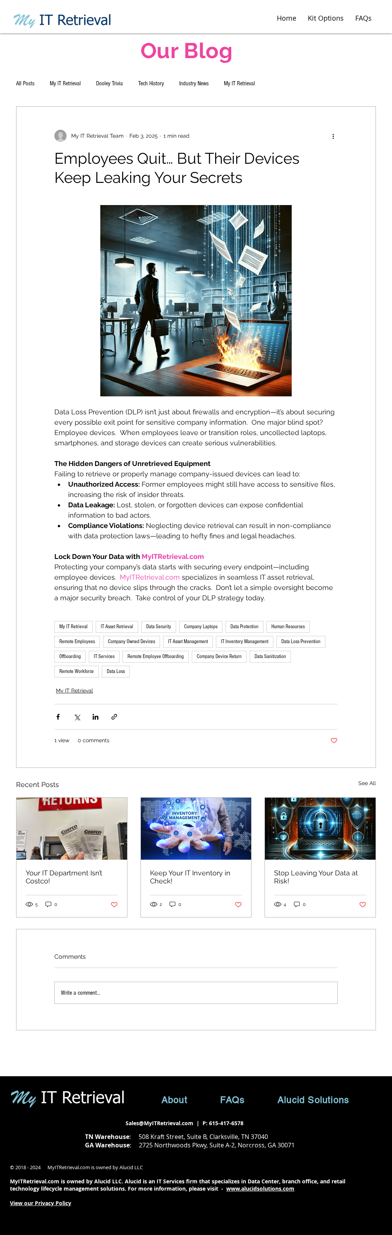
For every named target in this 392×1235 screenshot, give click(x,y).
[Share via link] (114, 716)
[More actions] (333, 135)
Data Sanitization (270, 656)
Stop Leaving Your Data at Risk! (316, 877)
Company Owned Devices (131, 642)
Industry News (194, 83)
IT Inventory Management (244, 642)
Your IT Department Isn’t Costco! (64, 877)
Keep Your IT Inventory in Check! (190, 877)
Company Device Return (219, 656)
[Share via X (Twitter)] (76, 716)
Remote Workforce (76, 671)
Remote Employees (77, 642)
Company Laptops (200, 627)
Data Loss (116, 671)
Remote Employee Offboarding (155, 656)
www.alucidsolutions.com (260, 1188)
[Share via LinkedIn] (95, 716)
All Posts (25, 83)
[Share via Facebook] (58, 716)
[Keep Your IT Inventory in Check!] (196, 829)
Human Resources (288, 627)
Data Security (158, 627)
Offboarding (70, 656)
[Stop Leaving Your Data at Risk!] (320, 829)
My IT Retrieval (65, 83)
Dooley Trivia (109, 83)
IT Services (104, 656)
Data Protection (244, 627)
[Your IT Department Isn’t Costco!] (71, 829)
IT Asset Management (188, 642)
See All (367, 783)
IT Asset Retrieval (117, 627)
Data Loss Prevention (300, 642)
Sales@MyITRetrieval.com (159, 1123)
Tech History (151, 83)
